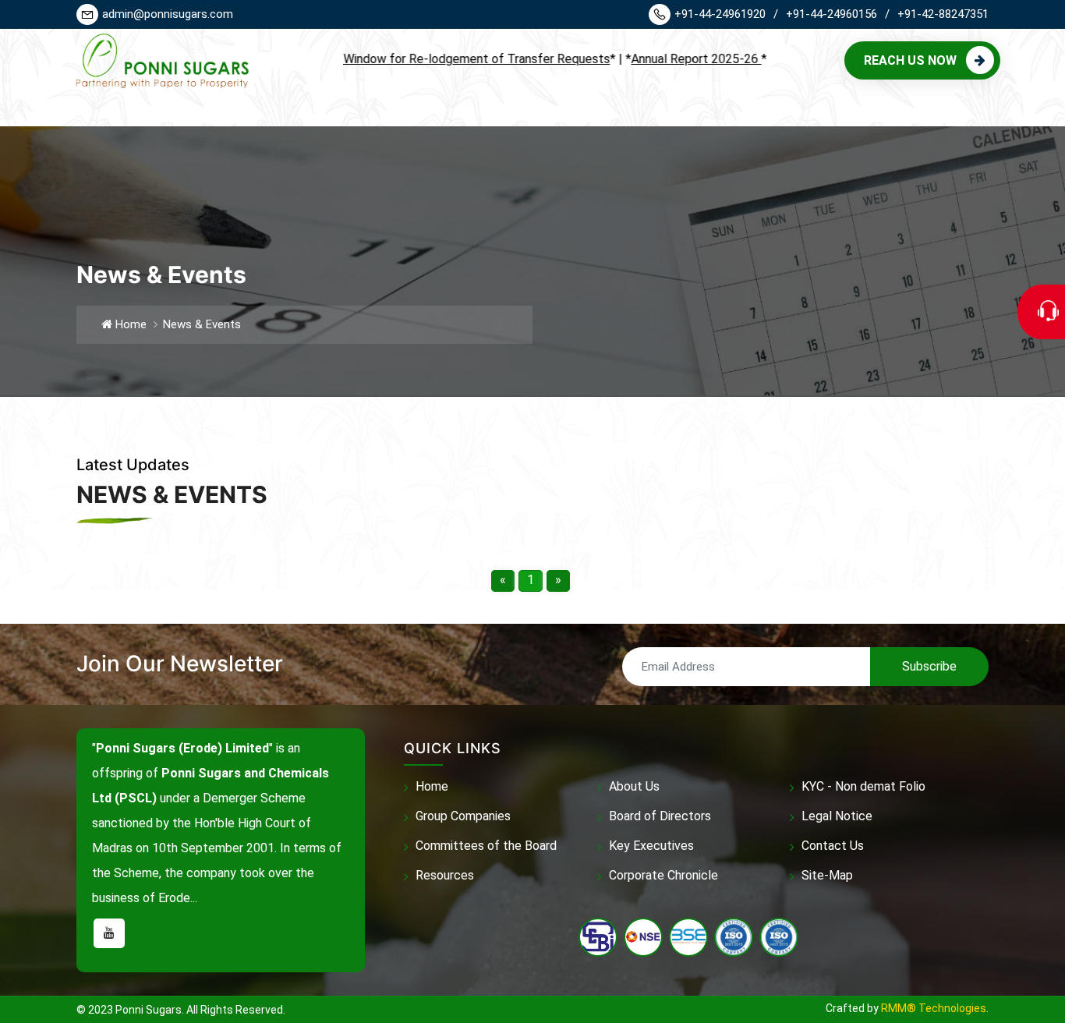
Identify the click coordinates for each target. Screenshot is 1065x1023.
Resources (445, 875)
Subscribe (929, 666)
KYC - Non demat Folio (863, 786)
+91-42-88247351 (943, 14)
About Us (634, 786)
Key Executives (651, 845)
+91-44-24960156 (838, 14)
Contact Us (832, 845)
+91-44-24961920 (726, 14)
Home (129, 324)
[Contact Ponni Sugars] (1051, 312)
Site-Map (827, 875)
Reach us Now (910, 60)
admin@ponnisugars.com (167, 14)
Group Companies (463, 816)
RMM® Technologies (933, 1008)
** (410, 58)
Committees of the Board (486, 845)
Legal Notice (836, 816)
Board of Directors (660, 816)
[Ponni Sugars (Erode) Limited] (159, 59)
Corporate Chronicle (663, 875)
